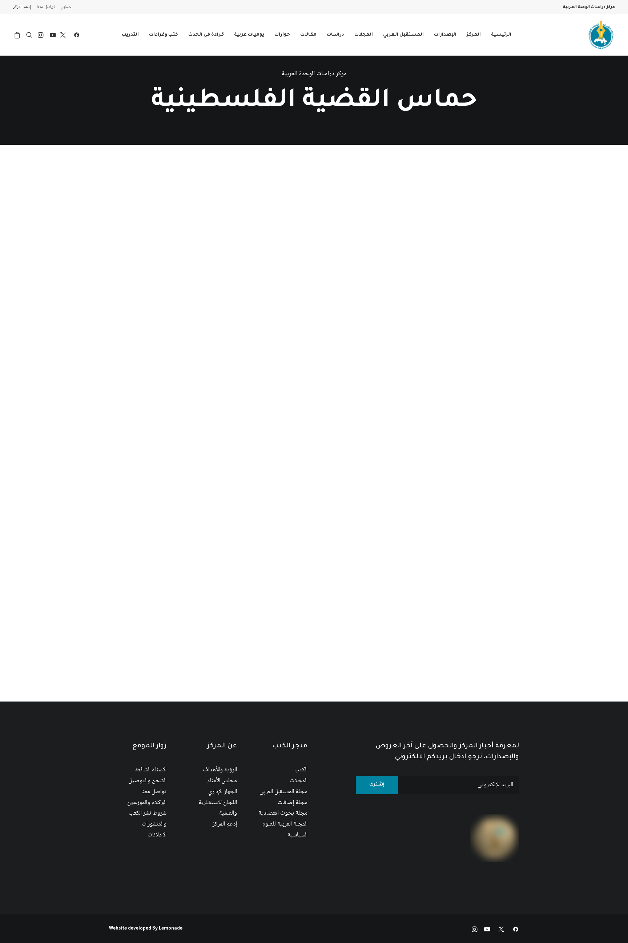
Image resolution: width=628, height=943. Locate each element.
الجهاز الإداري (222, 792)
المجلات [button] (363, 34)
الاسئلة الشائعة (150, 770)
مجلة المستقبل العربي (283, 792)
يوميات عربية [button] (249, 34)
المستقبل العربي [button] (403, 34)
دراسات (335, 34)
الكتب (300, 770)
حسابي (66, 7)
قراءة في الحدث (206, 34)
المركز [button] (474, 34)
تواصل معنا (46, 7)
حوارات (282, 34)
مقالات (308, 34)
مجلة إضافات (292, 803)
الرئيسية (501, 34)
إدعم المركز (22, 7)
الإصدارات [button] (445, 34)
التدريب (130, 34)
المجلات (298, 781)
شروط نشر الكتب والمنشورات (147, 819)
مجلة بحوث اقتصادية (282, 813)
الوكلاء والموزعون (146, 803)
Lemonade (170, 928)
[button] (75, 35)
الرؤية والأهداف (220, 770)
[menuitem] (64, 7)
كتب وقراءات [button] (163, 34)
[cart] (18, 35)
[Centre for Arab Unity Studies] (601, 35)
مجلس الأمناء (222, 781)
